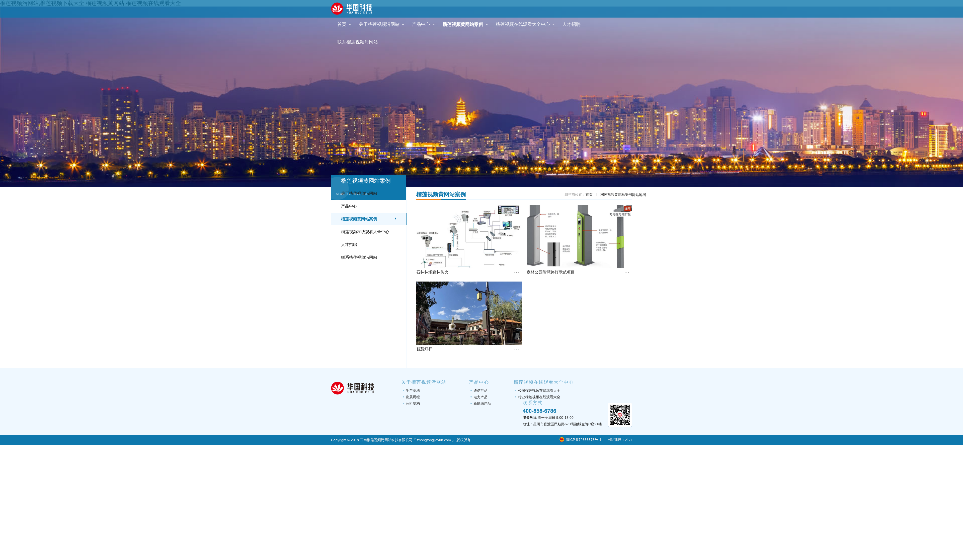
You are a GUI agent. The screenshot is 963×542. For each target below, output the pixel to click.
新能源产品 (482, 403)
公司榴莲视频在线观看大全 (539, 390)
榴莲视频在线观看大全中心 (365, 232)
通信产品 (480, 390)
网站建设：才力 (619, 440)
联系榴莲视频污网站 (359, 257)
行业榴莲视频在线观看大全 (539, 397)
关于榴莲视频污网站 (359, 193)
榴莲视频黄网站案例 (359, 219)
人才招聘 (349, 244)
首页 (589, 194)
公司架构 (413, 403)
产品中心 (349, 206)
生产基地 (413, 390)
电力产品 (480, 397)
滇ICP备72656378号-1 (583, 440)
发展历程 (413, 397)
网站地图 (639, 195)
